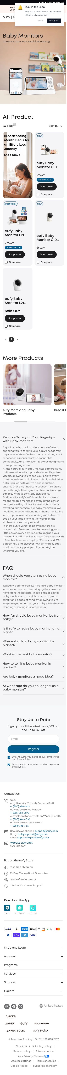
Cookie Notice (19, 1066)
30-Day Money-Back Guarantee (29, 873)
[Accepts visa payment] (33, 935)
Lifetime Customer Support (26, 886)
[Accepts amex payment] (25, 929)
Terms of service (46, 1061)
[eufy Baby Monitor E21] (17, 217)
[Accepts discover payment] (41, 929)
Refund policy (21, 1051)
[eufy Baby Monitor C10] (49, 149)
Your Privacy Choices (31, 1056)
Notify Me (54, 21)
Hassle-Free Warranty (23, 879)
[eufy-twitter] (20, 1006)
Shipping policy (41, 1046)
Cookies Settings (21, 1061)
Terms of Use (52, 757)
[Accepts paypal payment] (8, 935)
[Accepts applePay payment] (33, 929)
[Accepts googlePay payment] (49, 929)
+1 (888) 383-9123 (19, 826)
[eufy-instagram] (7, 1006)
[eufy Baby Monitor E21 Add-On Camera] (17, 285)
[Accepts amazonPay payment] (16, 929)
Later (41, 21)
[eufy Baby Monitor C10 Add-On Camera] (49, 219)
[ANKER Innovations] (51, 2)
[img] (8, 929)
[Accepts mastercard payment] (58, 929)
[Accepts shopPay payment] (16, 935)
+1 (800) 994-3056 (20, 819)
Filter (10, 126)
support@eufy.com (46, 831)
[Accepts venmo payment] (25, 935)
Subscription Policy (45, 1066)
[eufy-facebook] (13, 1006)
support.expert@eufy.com (33, 838)
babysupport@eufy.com (32, 834)
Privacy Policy (24, 759)
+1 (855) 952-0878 (19, 813)
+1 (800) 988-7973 (20, 807)
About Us (21, 1046)
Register (33, 749)
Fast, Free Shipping (21, 867)
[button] (47, 186)
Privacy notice (45, 1051)
